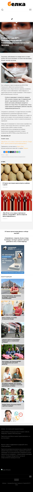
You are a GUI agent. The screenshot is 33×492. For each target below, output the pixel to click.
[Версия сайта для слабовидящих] (16, 14)
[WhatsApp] (17, 152)
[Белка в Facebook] (8, 19)
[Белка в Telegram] (24, 19)
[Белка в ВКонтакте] (18, 19)
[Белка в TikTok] (11, 19)
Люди (2, 433)
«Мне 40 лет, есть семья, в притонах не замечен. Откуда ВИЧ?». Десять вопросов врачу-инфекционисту (15, 214)
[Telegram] (19, 152)
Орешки (10, 433)
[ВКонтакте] (4, 152)
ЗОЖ (13, 433)
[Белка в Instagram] (14, 19)
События (3, 35)
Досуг (5, 433)
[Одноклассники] (6, 152)
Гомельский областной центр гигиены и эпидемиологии (13, 156)
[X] (11, 152)
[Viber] (15, 152)
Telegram (25, 148)
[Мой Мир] (9, 152)
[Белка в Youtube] (21, 19)
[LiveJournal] (13, 152)
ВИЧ (7, 154)
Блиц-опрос (18, 433)
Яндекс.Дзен (20, 146)
